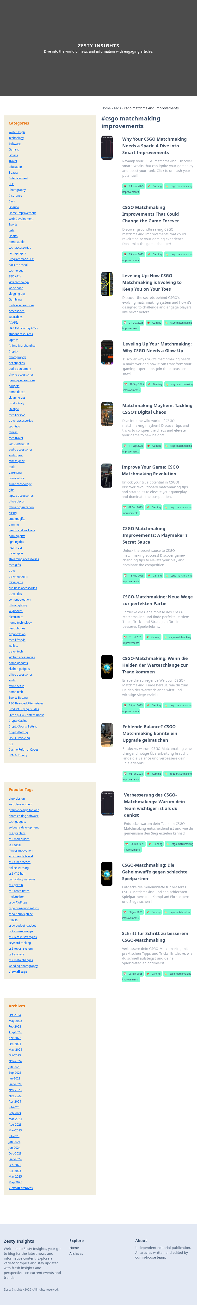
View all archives (21, 1188)
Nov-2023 (15, 1090)
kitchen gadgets (19, 669)
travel (12, 571)
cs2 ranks (15, 845)
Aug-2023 (15, 1125)
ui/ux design (17, 799)
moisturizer (16, 897)
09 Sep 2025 (133, 507)
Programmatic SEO (21, 259)
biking (13, 513)
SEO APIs (15, 276)
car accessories (19, 444)
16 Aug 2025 (134, 575)
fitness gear (17, 461)
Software (15, 144)
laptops (13, 340)
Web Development (21, 219)
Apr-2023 (15, 1038)
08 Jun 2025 (133, 705)
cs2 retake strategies (23, 937)
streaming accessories (24, 559)
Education (15, 167)
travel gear (16, 553)
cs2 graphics (17, 833)
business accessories (23, 588)
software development (24, 827)
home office (17, 478)
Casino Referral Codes (23, 749)
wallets (13, 646)
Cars (12, 201)
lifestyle (14, 409)
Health (13, 236)
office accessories (21, 674)
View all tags (18, 972)
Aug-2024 (15, 1032)
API (11, 744)
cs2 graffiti (16, 885)
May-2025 (15, 1182)
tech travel (16, 438)
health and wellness (22, 530)
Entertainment (18, 178)
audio (12, 680)
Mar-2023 (15, 1130)
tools (12, 467)
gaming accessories (22, 380)
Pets (11, 230)
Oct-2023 (15, 1055)
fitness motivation (20, 850)
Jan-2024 (14, 1142)
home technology (20, 623)
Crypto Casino (18, 721)
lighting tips (16, 542)
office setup (16, 686)
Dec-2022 (15, 1084)
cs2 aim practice (20, 862)
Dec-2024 (15, 1159)
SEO (11, 184)
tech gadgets (17, 253)
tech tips (14, 426)
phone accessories (21, 374)
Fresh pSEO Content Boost (26, 715)
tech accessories (20, 247)
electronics (16, 617)
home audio (17, 242)
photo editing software (24, 816)
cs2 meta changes (21, 960)
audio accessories (21, 449)
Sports (13, 224)
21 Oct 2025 (133, 322)
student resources (21, 334)
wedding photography (23, 966)
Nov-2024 (15, 1061)
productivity (16, 403)
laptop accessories (21, 496)
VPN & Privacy (18, 755)
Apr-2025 (15, 1171)
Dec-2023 (15, 1153)
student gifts (17, 519)
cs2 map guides (19, 839)
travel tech (16, 651)
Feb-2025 (15, 1165)
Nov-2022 (15, 1096)
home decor (17, 392)
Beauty (13, 172)
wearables (16, 317)
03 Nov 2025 (133, 186)
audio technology (20, 484)
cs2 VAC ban (17, 874)
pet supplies (17, 363)
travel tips (15, 594)
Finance (14, 207)
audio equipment (20, 369)
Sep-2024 (15, 1113)
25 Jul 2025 (133, 637)
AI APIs (13, 322)
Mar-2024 (15, 1119)
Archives (76, 1253)
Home (106, 108)
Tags (117, 108)
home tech (16, 692)
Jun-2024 (14, 1148)
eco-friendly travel (21, 856)
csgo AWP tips (18, 902)
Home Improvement (22, 213)
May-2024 (15, 1050)
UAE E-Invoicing (19, 738)
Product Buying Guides (24, 709)
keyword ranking (20, 943)
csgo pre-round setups (24, 908)
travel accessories (21, 421)
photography (17, 357)
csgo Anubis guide (21, 914)
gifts (11, 490)
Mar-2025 (15, 1176)
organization (17, 634)
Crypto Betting (18, 732)
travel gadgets (18, 576)
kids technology (19, 282)
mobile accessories (21, 305)
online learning (19, 868)
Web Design (17, 132)
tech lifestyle (17, 640)
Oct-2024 (15, 1015)
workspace (16, 288)
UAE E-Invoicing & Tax (23, 328)
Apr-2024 (15, 1101)
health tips (16, 548)
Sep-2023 (15, 1073)
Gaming (154, 186)
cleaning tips (17, 397)
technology (16, 271)
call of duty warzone (22, 879)
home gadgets (18, 663)
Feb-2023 (15, 1026)
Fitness (13, 155)
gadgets (14, 386)
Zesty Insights (98, 45)
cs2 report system (21, 949)
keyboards (16, 611)
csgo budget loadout (22, 925)
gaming (14, 524)
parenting (15, 473)
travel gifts (16, 582)
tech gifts (15, 565)
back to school (18, 265)
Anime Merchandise (22, 346)
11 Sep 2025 (133, 445)
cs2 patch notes (19, 891)
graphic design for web (24, 810)
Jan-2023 (14, 1078)
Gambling (15, 299)
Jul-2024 (14, 1107)
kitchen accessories (22, 657)
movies (13, 920)
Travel (13, 161)
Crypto (13, 351)
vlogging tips (17, 294)
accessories (17, 311)
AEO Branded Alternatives (26, 703)
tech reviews (17, 415)
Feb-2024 (15, 1044)
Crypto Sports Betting (23, 726)
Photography (17, 190)
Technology (16, 138)
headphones (17, 628)
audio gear (16, 455)
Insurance (15, 196)
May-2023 (15, 1021)
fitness (13, 432)
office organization (21, 507)
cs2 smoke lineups (21, 931)
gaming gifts (17, 536)
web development (20, 804)
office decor (17, 501)
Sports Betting (18, 698)
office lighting (18, 605)
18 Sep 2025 (134, 384)
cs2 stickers (16, 954)
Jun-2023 (14, 1067)
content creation (20, 599)
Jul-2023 (14, 1136)
